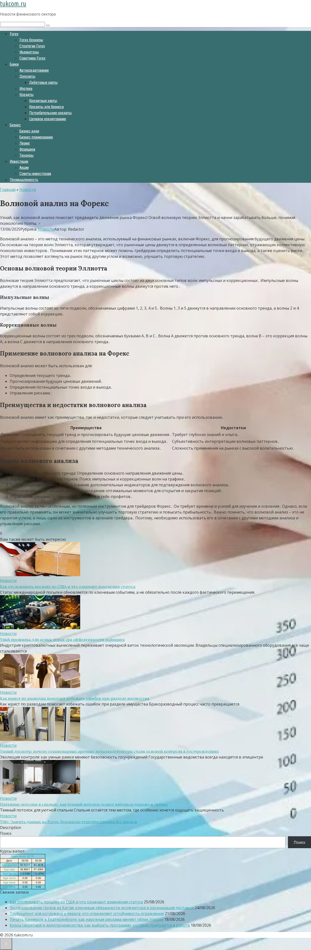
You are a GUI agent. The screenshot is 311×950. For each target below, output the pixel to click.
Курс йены (9, 887)
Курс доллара (9, 865)
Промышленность (24, 179)
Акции (24, 167)
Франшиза (27, 149)
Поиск (6, 833)
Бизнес (15, 125)
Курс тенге (9, 878)
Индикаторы (29, 52)
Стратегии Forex (32, 46)
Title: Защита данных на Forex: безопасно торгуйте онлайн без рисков (68, 821)
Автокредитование (34, 70)
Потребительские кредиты (50, 113)
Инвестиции (19, 161)
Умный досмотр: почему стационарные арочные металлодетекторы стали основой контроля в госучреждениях (109, 751)
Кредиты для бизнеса (46, 107)
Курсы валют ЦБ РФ (22, 856)
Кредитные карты (43, 100)
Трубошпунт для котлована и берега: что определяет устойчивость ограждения (87, 913)
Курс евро (9, 869)
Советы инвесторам (35, 173)
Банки (14, 64)
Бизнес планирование (36, 137)
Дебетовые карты (43, 82)
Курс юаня (9, 882)
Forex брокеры (31, 40)
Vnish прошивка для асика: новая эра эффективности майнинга (62, 639)
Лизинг (24, 143)
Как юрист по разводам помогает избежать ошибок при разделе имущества (74, 698)
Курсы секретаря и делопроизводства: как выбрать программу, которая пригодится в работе (100, 925)
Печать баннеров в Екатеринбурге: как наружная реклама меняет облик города (86, 919)
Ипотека (25, 88)
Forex (14, 34)
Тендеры (26, 155)
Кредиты (26, 94)
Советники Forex (32, 58)
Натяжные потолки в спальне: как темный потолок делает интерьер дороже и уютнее (84, 804)
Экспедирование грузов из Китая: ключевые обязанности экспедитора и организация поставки (102, 907)
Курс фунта (9, 873)
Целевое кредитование (47, 119)
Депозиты (27, 76)
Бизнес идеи (29, 131)
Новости (46, 229)
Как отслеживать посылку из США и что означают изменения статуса (67, 586)
